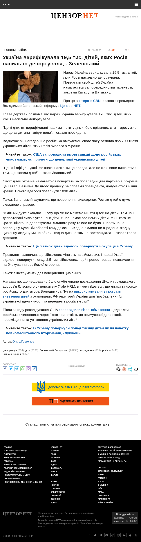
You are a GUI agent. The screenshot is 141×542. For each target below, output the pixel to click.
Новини (10, 49)
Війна (23, 49)
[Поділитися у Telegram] (17, 368)
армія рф (102, 478)
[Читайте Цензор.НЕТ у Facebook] (89, 535)
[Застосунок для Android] (124, 535)
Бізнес (54, 481)
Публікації (56, 495)
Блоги (54, 472)
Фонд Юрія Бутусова (14, 458)
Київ (100, 488)
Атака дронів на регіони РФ (112, 461)
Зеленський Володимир (59, 350)
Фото (53, 461)
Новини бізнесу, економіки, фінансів (23, 482)
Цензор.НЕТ (56, 447)
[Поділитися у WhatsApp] (22, 368)
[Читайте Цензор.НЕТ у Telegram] (101, 535)
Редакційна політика (15, 472)
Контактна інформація (15, 451)
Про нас (8, 447)
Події (53, 454)
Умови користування (15, 465)
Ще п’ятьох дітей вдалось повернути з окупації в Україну (83, 246)
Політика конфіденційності (18, 468)
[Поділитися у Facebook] (5, 368)
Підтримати (10, 454)
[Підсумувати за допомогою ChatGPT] (118, 368)
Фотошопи (56, 468)
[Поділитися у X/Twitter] (11, 368)
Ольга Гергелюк (23, 341)
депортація (13, 350)
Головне (55, 488)
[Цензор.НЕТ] (74, 16)
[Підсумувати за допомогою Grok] (136, 368)
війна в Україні (16, 353)
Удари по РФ (104, 499)
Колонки (55, 499)
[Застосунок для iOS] (130, 535)
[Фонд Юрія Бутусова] (70, 386)
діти (31, 350)
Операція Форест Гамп (109, 447)
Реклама (8, 461)
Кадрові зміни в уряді (109, 458)
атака (101, 492)
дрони (101, 474)
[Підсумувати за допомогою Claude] (124, 368)
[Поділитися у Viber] (28, 368)
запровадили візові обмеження (84, 310)
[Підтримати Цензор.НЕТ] (70, 401)
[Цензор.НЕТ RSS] (136, 535)
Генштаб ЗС (104, 495)
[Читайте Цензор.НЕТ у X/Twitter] (95, 535)
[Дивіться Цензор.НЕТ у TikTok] (112, 535)
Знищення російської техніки (113, 454)
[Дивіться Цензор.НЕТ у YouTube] (106, 535)
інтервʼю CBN (90, 101)
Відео (54, 465)
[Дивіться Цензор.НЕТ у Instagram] (118, 535)
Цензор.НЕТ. (70, 106)
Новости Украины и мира (17, 475)
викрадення (90, 350)
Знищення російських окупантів (115, 451)
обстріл (102, 468)
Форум (54, 475)
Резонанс (56, 458)
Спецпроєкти (58, 492)
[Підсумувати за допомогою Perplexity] (130, 368)
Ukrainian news (12, 479)
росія (110, 350)
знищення (103, 485)
